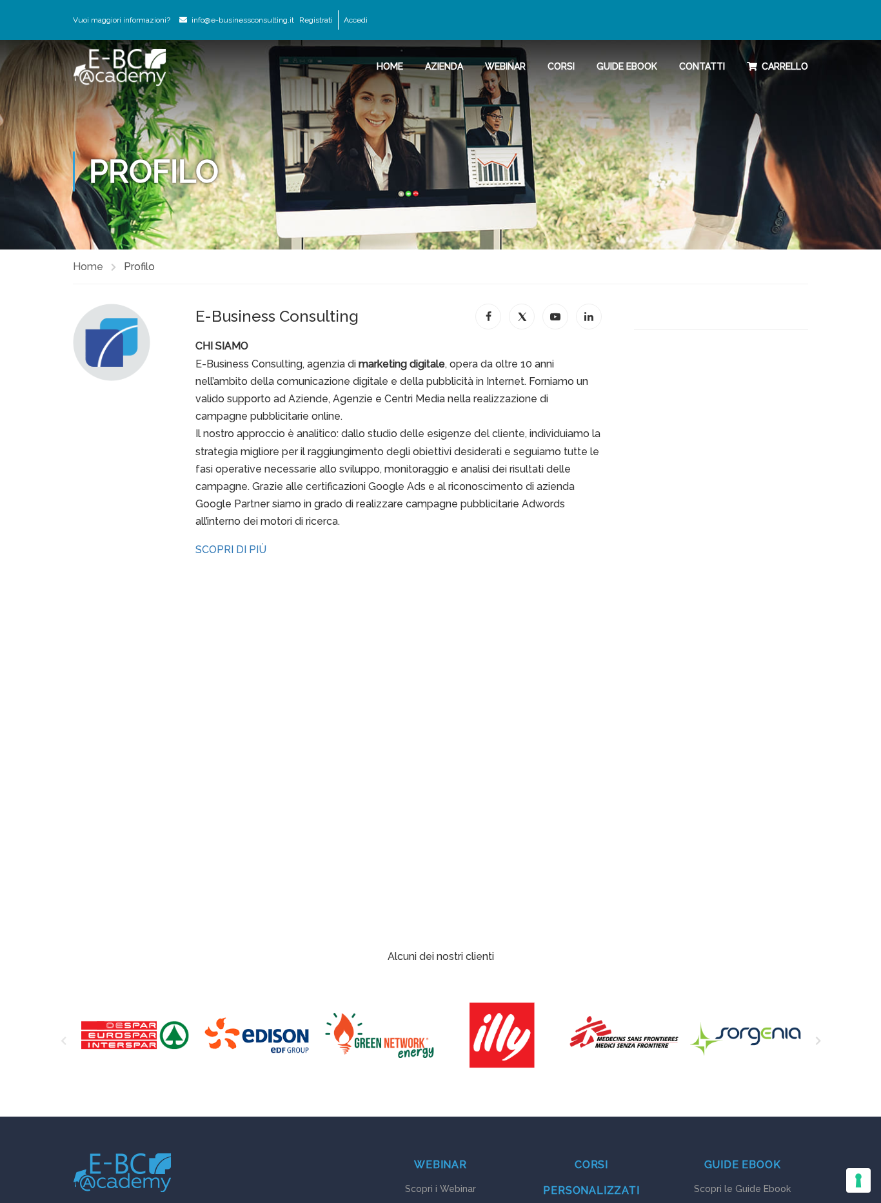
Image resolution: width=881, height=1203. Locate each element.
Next (817, 1042)
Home (88, 266)
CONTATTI (702, 66)
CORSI (561, 66)
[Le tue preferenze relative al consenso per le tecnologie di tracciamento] (858, 1180)
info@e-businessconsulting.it (243, 19)
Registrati (316, 19)
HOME (390, 66)
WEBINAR (505, 66)
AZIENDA (444, 66)
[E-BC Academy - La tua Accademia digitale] (119, 67)
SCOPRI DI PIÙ (230, 549)
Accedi (356, 19)
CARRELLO (785, 66)
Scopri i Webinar (440, 1189)
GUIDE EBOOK (627, 66)
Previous (63, 1042)
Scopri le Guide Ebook (742, 1189)
